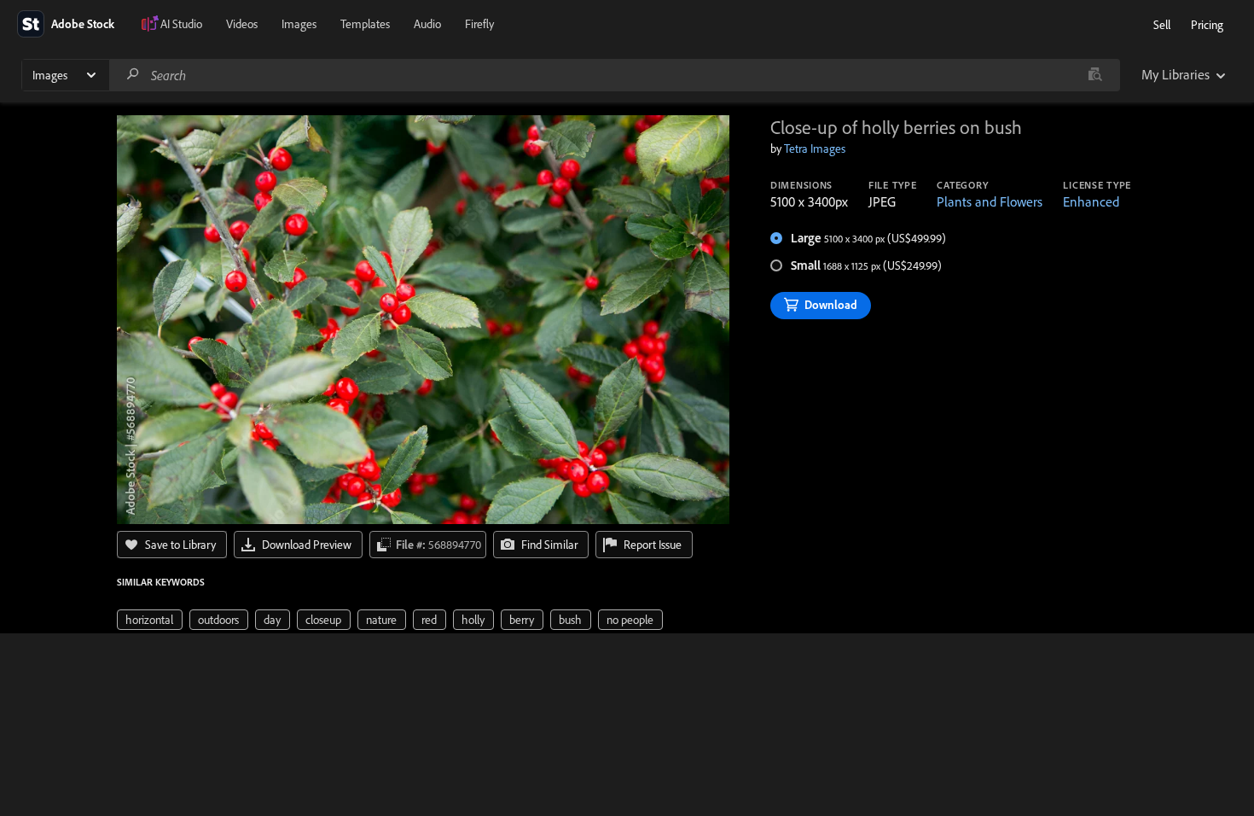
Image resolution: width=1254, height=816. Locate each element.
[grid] (389, 618)
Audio (427, 24)
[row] (150, 619)
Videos (242, 24)
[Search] (133, 74)
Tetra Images (814, 148)
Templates (365, 24)
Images (299, 24)
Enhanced (1091, 201)
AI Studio (181, 24)
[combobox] (614, 75)
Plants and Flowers (989, 201)
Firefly (479, 24)
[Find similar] (1095, 75)
